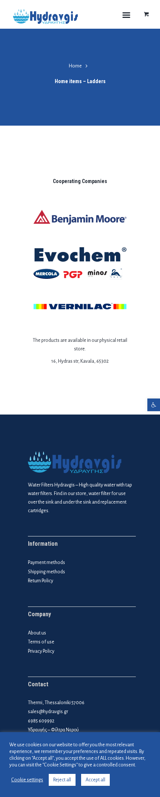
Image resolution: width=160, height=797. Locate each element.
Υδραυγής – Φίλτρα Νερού (53, 730)
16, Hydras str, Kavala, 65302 (80, 361)
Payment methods (46, 562)
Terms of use (41, 642)
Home (75, 66)
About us (37, 633)
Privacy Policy (41, 651)
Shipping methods (46, 571)
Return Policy (40, 580)
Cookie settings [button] (27, 779)
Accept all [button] (95, 779)
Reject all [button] (62, 779)
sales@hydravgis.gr (48, 711)
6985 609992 (41, 721)
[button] (153, 404)
